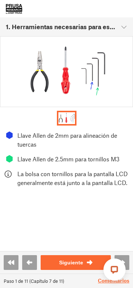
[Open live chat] (114, 269)
